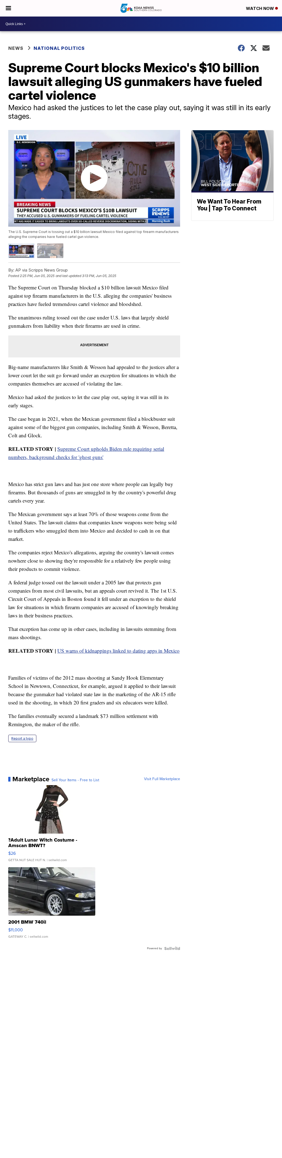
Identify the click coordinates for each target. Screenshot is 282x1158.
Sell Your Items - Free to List (75, 780)
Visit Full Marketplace (162, 779)
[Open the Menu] (8, 8)
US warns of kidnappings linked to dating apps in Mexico (118, 650)
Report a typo (22, 738)
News (15, 48)
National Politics (59, 48)
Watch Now (260, 8)
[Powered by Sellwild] (172, 948)
